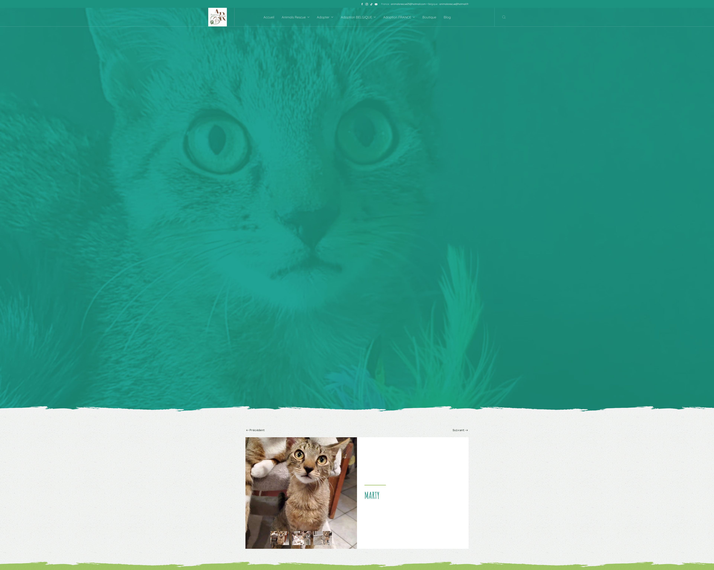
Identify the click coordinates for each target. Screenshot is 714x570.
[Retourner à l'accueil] (217, 17)
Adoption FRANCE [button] (397, 17)
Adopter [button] (323, 17)
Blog (447, 17)
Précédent (257, 430)
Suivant (458, 430)
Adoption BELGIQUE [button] (356, 17)
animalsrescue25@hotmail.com (408, 3)
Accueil (268, 17)
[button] (504, 17)
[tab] (280, 538)
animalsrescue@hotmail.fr (454, 3)
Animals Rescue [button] (294, 17)
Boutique (429, 17)
